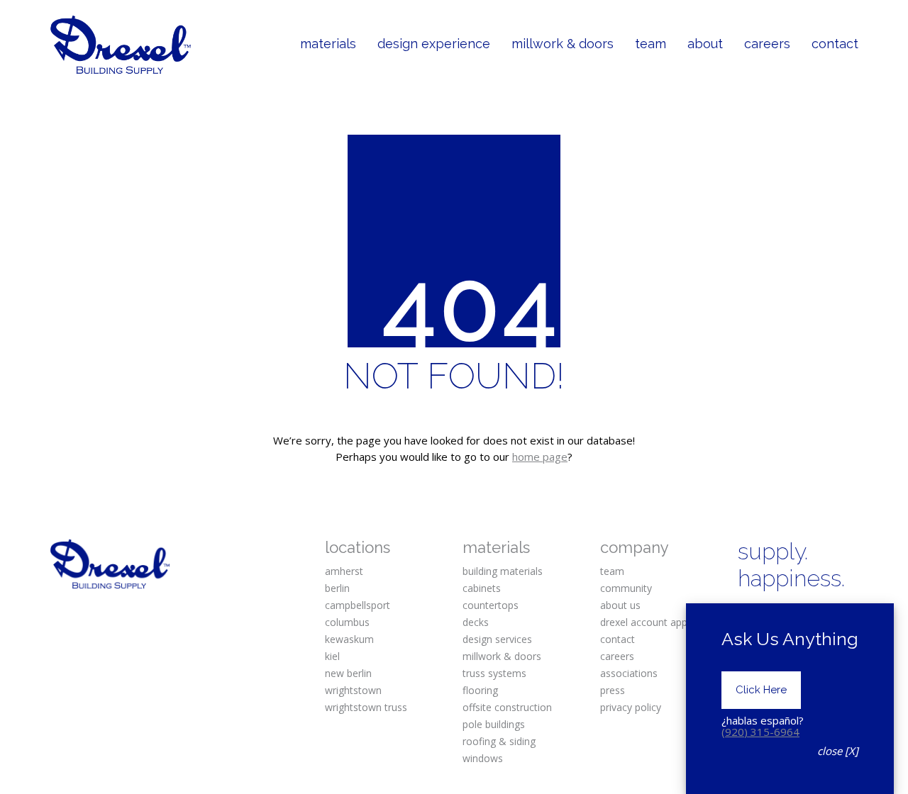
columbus (347, 622)
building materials (503, 571)
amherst (344, 571)
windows (483, 758)
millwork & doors (502, 656)
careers (617, 656)
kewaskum (349, 639)
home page (540, 456)
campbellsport (357, 605)
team (612, 571)
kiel (332, 656)
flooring (480, 690)
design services (497, 639)
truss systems (494, 673)
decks (476, 622)
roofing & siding (499, 741)
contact (617, 639)
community (626, 588)
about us (620, 605)
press (612, 690)
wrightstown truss (366, 707)
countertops (491, 605)
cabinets (482, 588)
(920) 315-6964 (760, 732)
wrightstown (353, 690)
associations (629, 673)
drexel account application (660, 622)
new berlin (348, 673)
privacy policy (630, 707)
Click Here (761, 689)
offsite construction (507, 707)
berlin (337, 588)
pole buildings (494, 724)
